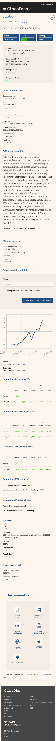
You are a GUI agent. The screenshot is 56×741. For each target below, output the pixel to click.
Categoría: (11, 291)
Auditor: (6, 140)
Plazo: (5, 279)
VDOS (39, 674)
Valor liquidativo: (10, 246)
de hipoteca (38, 616)
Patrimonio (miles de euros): (14, 253)
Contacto (8, 716)
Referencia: (7, 229)
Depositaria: (8, 134)
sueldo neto (17, 632)
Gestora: (9, 48)
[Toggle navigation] (52, 17)
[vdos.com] (23, 21)
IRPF (17, 616)
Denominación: (9, 96)
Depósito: (6, 541)
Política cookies (10, 711)
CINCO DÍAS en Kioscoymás (41, 702)
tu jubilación (39, 632)
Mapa (6, 714)
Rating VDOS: (11, 70)
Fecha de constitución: (12, 115)
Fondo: (5, 362)
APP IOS (39, 647)
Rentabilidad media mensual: (14, 485)
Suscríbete (8, 702)
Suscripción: (8, 548)
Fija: (4, 526)
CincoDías (8, 734)
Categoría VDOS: (12, 59)
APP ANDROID (17, 663)
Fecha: (6, 36)
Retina (6, 737)
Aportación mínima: (11, 570)
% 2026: (24, 36)
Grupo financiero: (10, 127)
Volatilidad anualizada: (12, 490)
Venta (32, 696)
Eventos (7, 699)
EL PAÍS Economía (11, 731)
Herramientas (17, 595)
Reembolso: (7, 554)
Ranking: (42, 36)
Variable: (6, 532)
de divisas (17, 648)
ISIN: (5, 102)
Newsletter (8, 696)
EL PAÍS (15, 724)
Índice (32, 705)
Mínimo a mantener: (11, 577)
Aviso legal (8, 708)
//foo (4, 9)
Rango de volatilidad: (14, 78)
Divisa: (5, 108)
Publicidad (34, 699)
